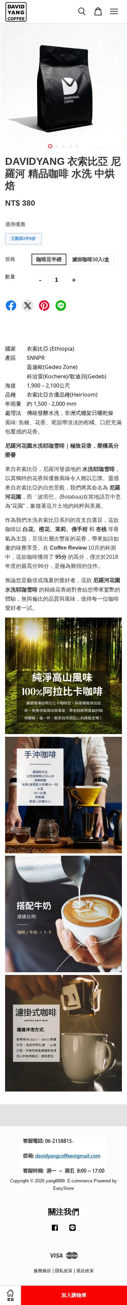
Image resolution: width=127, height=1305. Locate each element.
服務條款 (42, 1270)
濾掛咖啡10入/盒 (90, 259)
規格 (10, 259)
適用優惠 (15, 224)
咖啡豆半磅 (49, 259)
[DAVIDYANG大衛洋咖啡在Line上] (72, 1230)
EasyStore (63, 1188)
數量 (10, 276)
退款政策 (85, 1270)
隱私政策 (63, 1270)
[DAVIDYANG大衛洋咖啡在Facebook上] (55, 1230)
